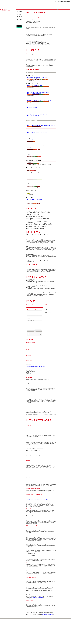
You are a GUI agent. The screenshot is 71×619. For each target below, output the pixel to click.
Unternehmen (19, 11)
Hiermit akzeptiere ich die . (34, 329)
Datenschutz (29, 328)
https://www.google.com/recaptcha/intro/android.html (33, 598)
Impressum (54, 618)
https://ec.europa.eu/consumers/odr (31, 380)
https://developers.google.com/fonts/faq (47, 614)
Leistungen (19, 13)
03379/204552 (49, 312)
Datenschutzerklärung (38, 329)
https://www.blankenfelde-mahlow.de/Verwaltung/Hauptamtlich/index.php (35, 366)
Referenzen (19, 16)
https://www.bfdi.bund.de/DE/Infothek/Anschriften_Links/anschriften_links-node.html (37, 499)
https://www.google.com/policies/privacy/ (41, 615)
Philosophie (19, 19)
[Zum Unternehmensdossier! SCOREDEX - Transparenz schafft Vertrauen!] (18, 28)
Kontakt (18, 22)
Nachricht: (28, 318)
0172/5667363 (59, 1)
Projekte (19, 14)
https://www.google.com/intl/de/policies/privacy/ (37, 597)
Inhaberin (19, 21)
